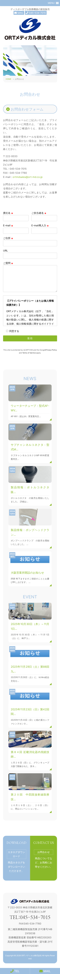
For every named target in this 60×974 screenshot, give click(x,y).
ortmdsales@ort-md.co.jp (28, 176)
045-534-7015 (37, 12)
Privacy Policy (51, 350)
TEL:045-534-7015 (30, 917)
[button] (51, 3)
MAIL (20, 12)
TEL (17, 971)
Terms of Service (29, 353)
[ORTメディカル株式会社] (30, 40)
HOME (8, 79)
